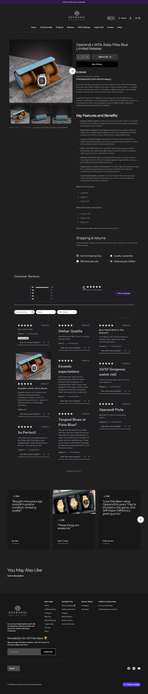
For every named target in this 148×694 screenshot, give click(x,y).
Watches (47, 617)
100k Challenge (50, 620)
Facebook (85, 609)
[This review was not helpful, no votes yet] (46, 342)
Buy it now (97, 64)
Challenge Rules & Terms (108, 609)
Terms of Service (68, 624)
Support (65, 613)
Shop (17, 127)
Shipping (79, 76)
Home (11, 127)
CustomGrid (26, 127)
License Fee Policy (106, 606)
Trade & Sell (48, 624)
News (46, 631)
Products (47, 613)
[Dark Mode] (111, 18)
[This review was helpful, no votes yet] (42, 342)
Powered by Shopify (34, 684)
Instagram (85, 606)
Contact (47, 628)
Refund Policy (67, 617)
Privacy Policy (67, 620)
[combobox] (46, 312)
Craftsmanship (50, 609)
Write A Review (124, 293)
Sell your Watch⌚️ (69, 606)
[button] (122, 18)
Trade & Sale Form (68, 609)
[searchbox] (22, 312)
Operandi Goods (19, 684)
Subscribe (48, 652)
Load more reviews (74, 471)
